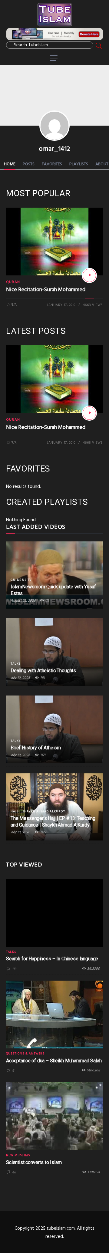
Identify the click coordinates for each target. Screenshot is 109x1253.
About (101, 164)
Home (9, 164)
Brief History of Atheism (36, 748)
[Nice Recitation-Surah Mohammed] (89, 275)
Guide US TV (21, 579)
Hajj (14, 811)
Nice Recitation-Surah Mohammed (45, 289)
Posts (29, 164)
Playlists (78, 164)
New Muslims (18, 1155)
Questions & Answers (25, 1053)
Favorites (52, 164)
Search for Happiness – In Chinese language (52, 959)
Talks (16, 663)
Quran (13, 282)
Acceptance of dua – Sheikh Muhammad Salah (53, 1061)
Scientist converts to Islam (34, 1162)
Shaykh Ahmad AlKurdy (43, 811)
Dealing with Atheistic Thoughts (43, 670)
